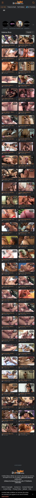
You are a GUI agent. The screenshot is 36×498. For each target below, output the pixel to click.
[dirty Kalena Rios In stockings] (10, 376)
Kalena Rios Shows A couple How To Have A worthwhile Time (24, 179)
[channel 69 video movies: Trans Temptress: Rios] (10, 430)
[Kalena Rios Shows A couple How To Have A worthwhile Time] (26, 175)
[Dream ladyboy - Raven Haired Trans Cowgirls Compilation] (10, 108)
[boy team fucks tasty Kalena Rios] (26, 81)
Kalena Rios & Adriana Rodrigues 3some (8, 192)
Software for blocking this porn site (14, 481)
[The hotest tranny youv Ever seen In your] (10, 389)
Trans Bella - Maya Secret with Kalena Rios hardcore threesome (24, 407)
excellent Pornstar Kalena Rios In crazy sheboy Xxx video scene (24, 72)
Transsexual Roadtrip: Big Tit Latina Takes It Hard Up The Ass (24, 420)
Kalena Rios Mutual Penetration (24, 58)
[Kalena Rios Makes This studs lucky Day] (26, 41)
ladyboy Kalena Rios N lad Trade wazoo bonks (24, 192)
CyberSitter (18, 482)
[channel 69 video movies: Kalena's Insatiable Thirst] (26, 202)
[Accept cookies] (32, 494)
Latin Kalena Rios (23, 246)
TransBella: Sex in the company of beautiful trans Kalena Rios (24, 393)
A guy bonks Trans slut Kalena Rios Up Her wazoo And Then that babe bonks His (24, 286)
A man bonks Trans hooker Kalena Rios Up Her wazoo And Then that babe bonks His (24, 326)
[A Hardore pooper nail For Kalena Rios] (26, 121)
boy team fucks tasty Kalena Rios (24, 85)
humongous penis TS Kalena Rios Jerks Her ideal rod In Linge (8, 259)
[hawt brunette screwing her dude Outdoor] (10, 349)
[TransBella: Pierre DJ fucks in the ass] (10, 403)
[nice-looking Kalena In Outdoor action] (10, 81)
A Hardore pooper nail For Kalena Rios (24, 125)
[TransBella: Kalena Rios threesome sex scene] (10, 148)
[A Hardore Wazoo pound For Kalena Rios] (10, 162)
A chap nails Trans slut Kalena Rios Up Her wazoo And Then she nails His (8, 125)
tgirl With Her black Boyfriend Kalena (8, 366)
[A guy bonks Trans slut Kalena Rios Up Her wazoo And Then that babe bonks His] (26, 282)
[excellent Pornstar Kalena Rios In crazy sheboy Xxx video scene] (26, 68)
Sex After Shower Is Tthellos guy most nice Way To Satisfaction (24, 380)
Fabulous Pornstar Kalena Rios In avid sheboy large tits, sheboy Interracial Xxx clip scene (8, 139)
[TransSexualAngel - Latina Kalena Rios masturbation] (10, 215)
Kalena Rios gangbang (24, 98)
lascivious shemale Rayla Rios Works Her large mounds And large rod (24, 219)
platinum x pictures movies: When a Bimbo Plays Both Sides (8, 206)
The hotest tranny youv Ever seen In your (8, 393)
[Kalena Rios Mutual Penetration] (26, 54)
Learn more (5, 496)
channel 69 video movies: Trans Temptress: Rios (8, 433)
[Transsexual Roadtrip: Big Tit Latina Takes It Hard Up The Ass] (26, 416)
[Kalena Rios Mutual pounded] (26, 269)
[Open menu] (2, 2)
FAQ (30, 489)
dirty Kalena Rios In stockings (8, 380)
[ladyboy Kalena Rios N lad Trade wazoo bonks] (26, 188)
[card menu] (17, 46)
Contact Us (17, 487)
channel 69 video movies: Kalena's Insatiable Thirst (24, 206)
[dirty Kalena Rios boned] (10, 41)
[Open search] (33, 2)
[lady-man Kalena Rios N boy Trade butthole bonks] (10, 296)
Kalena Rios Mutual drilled (8, 286)
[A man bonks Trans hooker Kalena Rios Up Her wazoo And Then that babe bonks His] (26, 322)
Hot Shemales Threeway (24, 433)
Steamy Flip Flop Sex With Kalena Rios (24, 340)
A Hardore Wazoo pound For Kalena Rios (8, 165)
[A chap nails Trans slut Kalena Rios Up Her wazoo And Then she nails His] (10, 121)
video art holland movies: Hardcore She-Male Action (8, 72)
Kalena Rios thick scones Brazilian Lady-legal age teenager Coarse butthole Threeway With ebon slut (8, 273)
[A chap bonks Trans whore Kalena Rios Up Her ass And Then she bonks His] (26, 309)
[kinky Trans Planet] (10, 242)
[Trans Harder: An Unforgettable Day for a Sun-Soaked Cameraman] (10, 416)
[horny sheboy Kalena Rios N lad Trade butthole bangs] (10, 322)
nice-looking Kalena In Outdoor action (8, 85)
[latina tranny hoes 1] (10, 229)
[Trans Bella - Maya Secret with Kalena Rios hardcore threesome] (26, 403)
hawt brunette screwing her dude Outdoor (8, 353)
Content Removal (27, 487)
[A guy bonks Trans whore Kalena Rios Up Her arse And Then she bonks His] (10, 336)
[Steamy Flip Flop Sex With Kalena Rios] (26, 336)
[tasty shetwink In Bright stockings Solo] (26, 349)
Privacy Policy (17, 489)
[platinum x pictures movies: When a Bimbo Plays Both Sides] (10, 202)
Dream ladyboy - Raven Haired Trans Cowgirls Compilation (8, 112)
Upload (25, 489)
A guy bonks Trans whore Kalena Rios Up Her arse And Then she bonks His (8, 340)
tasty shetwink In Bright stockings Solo (24, 353)
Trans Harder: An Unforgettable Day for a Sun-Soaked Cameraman (8, 420)
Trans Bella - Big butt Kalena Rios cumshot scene (8, 179)
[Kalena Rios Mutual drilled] (10, 282)
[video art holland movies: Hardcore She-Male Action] (10, 68)
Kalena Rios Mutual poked (8, 58)
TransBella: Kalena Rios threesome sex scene (8, 152)
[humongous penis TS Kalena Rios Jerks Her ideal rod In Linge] (10, 255)
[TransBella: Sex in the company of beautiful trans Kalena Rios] (26, 389)
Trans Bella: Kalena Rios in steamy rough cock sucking (8, 98)
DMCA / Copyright (7, 487)
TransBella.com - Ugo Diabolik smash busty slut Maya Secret (24, 232)
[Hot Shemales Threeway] (26, 430)
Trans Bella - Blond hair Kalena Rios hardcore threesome (24, 165)
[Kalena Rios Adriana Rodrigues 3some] (26, 148)
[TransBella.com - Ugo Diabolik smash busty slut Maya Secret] (26, 229)
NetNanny (29, 481)
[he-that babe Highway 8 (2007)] (26, 255)
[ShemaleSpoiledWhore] (18, 2)
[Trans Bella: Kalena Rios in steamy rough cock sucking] (10, 95)
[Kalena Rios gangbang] (26, 95)
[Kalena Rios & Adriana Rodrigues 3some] (10, 188)
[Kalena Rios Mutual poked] (10, 54)
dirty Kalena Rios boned (8, 45)
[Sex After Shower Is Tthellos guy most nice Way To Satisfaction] (26, 376)
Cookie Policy (7, 489)
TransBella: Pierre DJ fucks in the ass (8, 407)
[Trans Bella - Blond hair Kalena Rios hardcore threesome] (26, 162)
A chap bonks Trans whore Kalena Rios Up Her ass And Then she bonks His (24, 313)
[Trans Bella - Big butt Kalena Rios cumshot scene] (10, 175)
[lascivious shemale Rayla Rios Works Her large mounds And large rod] (26, 215)
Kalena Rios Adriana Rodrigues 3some (24, 152)
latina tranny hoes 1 (7, 232)
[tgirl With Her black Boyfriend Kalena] (10, 363)
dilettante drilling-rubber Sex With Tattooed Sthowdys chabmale (24, 366)
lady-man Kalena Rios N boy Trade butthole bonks (8, 299)
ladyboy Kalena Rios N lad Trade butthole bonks (8, 313)
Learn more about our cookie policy (23, 478)
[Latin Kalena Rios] (26, 242)
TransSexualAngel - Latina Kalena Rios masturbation (8, 219)
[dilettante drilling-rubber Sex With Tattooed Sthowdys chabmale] (26, 363)
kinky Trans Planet (6, 246)
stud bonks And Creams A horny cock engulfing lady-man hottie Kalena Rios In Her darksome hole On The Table (24, 139)
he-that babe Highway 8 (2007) (24, 259)
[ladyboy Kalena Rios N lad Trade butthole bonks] (10, 309)
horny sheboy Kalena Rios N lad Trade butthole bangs (8, 326)
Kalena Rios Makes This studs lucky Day (24, 45)
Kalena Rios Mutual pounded (24, 273)
